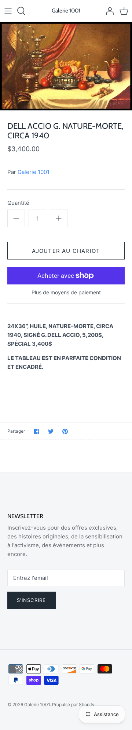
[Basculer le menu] (8, 11)
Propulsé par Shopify (73, 704)
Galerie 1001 (34, 171)
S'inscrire (31, 600)
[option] (66, 66)
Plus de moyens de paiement (66, 292)
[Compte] (108, 11)
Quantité (18, 202)
